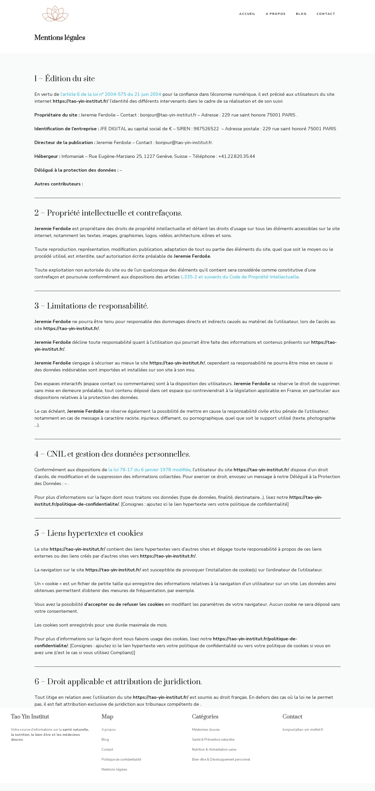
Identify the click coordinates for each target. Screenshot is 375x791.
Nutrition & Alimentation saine (214, 749)
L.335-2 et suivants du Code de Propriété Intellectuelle (240, 277)
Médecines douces (206, 729)
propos (110, 729)
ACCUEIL (247, 14)
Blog (301, 14)
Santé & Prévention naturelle (213, 739)
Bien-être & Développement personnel (221, 759)
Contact (326, 14)
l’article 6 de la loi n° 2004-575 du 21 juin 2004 (110, 94)
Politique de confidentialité (121, 759)
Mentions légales (114, 769)
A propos (276, 14)
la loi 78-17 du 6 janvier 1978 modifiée (149, 470)
